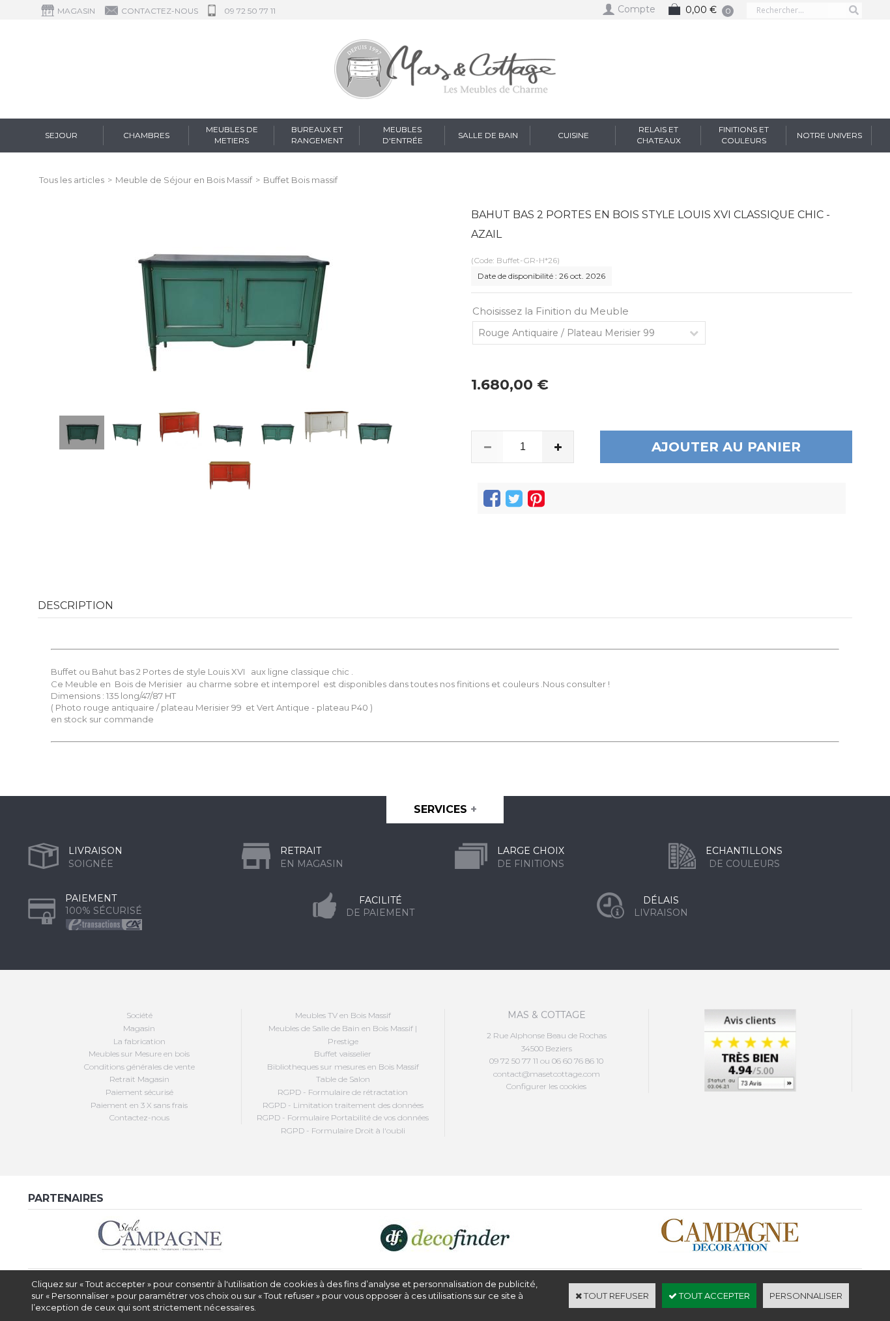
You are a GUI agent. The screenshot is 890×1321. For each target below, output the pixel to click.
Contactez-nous (139, 1117)
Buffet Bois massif (300, 180)
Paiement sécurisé (139, 1092)
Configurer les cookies (546, 1086)
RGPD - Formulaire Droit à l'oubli (343, 1130)
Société (139, 1015)
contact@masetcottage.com (546, 1074)
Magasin (139, 1028)
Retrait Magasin (139, 1079)
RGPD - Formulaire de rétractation (343, 1092)
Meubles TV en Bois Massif (343, 1015)
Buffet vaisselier (342, 1053)
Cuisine (573, 135)
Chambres (146, 135)
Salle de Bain (488, 135)
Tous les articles (71, 180)
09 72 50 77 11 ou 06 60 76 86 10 (546, 1061)
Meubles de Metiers (232, 134)
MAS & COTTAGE (547, 1015)
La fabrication (139, 1041)
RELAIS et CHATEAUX (659, 134)
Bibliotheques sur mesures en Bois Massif (343, 1067)
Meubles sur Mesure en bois (139, 1053)
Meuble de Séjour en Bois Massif (183, 180)
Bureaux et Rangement (317, 134)
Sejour (61, 135)
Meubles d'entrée (402, 134)
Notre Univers (829, 135)
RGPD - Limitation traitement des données (343, 1105)
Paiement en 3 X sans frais (139, 1105)
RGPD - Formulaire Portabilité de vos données (343, 1117)
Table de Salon (343, 1079)
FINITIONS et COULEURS (744, 134)
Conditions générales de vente (139, 1067)
